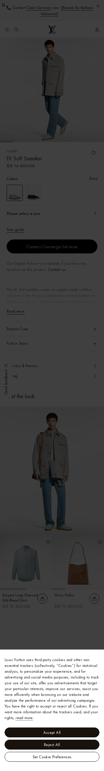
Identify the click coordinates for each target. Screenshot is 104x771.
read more (24, 717)
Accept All (52, 732)
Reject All (52, 744)
